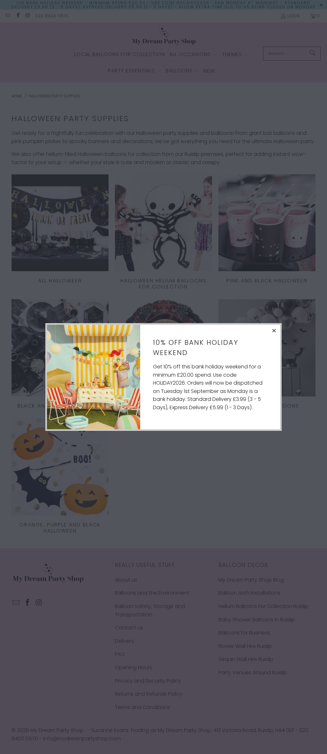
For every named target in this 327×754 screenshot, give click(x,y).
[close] (274, 330)
